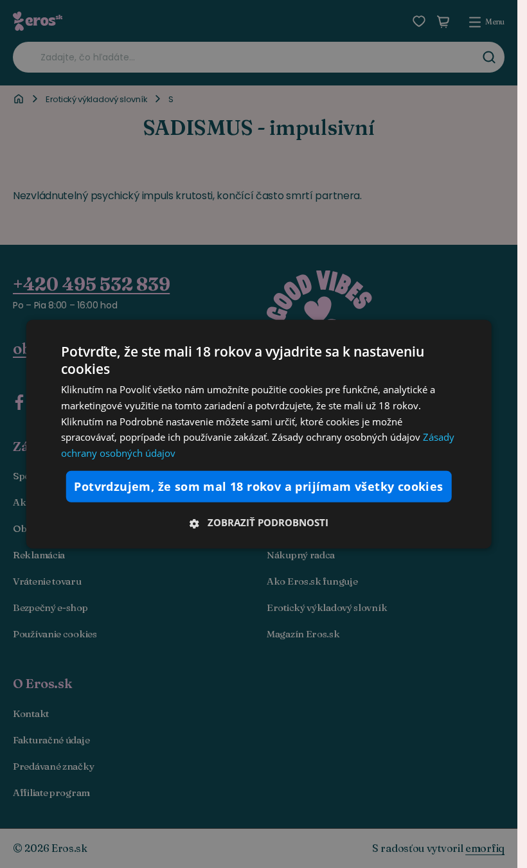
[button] (258, 522)
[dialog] (259, 434)
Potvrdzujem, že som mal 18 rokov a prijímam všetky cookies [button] (258, 486)
